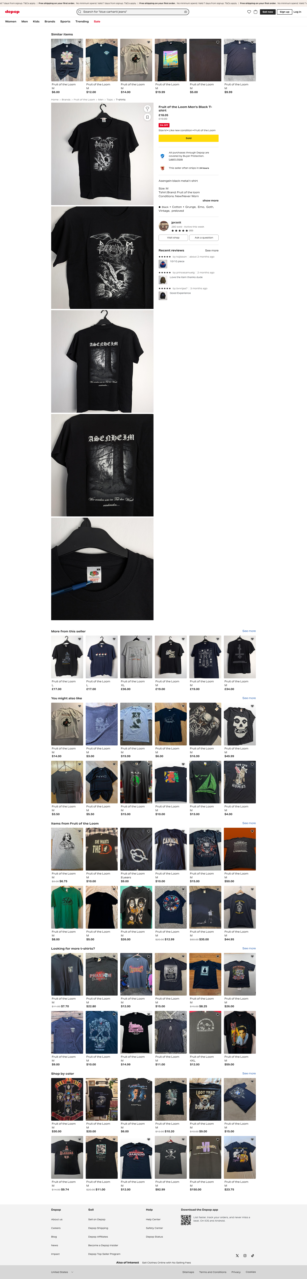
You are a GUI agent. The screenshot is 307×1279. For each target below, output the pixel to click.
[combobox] (133, 12)
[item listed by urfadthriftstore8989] (240, 849)
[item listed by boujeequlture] (136, 782)
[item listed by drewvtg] (136, 724)
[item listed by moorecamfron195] (171, 1032)
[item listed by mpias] (205, 974)
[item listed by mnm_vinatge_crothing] (240, 724)
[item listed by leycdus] (171, 1099)
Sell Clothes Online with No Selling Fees (166, 1262)
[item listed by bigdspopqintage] (240, 1032)
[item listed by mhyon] (205, 1032)
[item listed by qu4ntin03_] (102, 907)
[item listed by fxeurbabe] (102, 1157)
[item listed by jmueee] (102, 974)
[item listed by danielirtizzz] (171, 849)
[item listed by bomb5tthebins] (102, 1099)
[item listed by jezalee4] (67, 782)
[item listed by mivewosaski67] (102, 782)
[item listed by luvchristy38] (102, 724)
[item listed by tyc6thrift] (136, 974)
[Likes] (249, 12)
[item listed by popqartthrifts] (205, 724)
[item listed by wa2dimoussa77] (136, 907)
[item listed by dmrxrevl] (240, 1099)
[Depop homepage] (12, 12)
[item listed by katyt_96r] (67, 849)
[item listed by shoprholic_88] (171, 1157)
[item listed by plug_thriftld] (67, 724)
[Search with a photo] (185, 12)
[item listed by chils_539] (67, 974)
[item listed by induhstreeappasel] (67, 907)
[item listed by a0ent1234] (102, 849)
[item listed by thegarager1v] (67, 1157)
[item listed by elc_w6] (102, 1032)
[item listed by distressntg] (240, 907)
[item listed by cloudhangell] (240, 974)
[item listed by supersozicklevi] (136, 849)
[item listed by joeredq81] (67, 1099)
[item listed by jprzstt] (67, 657)
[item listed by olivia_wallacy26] (136, 1099)
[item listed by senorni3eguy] (205, 1157)
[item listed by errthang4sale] (205, 907)
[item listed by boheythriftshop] (136, 1032)
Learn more (176, 159)
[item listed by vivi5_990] (205, 849)
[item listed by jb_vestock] (171, 907)
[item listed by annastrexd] (240, 782)
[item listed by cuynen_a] (67, 1032)
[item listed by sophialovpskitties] (205, 1099)
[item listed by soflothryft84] (205, 782)
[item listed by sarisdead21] (171, 782)
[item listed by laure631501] (171, 724)
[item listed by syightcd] (171, 974)
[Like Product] (79, 42)
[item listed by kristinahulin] (240, 1157)
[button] (195, 230)
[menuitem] (11, 21)
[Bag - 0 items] (255, 12)
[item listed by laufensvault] (136, 1157)
